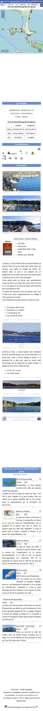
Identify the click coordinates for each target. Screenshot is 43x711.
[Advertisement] (21, 77)
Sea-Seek (21, 1)
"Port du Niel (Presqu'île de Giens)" (21, 418)
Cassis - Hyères (21, 117)
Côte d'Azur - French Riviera (21, 113)
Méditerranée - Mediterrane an (21, 110)
